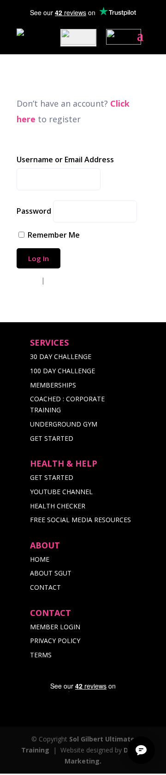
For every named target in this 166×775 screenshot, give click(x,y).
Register (29, 280)
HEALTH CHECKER (57, 505)
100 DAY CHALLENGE (62, 370)
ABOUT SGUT (50, 573)
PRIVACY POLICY (55, 640)
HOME (39, 559)
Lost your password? (76, 280)
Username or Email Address (65, 159)
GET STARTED (51, 438)
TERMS (41, 654)
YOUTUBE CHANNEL (61, 491)
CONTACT (45, 587)
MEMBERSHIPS (53, 385)
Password (34, 211)
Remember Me (54, 235)
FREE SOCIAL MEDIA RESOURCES (80, 519)
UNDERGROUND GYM (63, 424)
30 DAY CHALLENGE (60, 356)
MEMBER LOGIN (55, 626)
